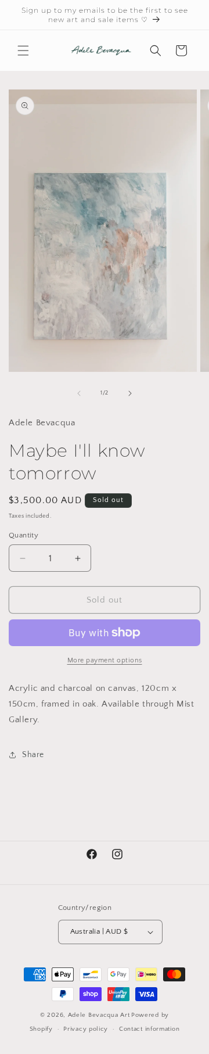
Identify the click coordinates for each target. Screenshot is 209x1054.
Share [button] (33, 754)
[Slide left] (79, 393)
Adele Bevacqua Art (99, 1015)
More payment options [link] (104, 660)
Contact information (149, 1029)
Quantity (23, 535)
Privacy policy (85, 1029)
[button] (23, 50)
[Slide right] (130, 393)
